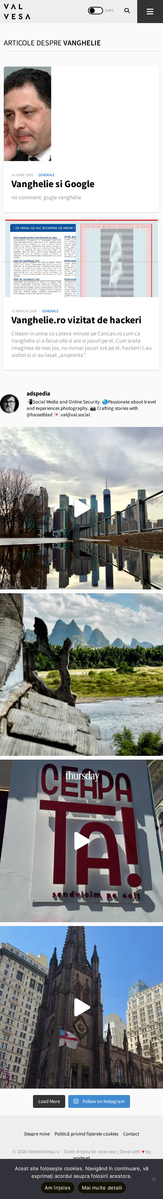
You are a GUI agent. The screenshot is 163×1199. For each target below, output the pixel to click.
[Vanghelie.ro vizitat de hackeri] (81, 258)
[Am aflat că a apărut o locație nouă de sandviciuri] (81, 841)
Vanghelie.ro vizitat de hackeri (76, 319)
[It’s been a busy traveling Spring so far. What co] (81, 508)
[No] (153, 1179)
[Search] (127, 11)
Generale (46, 174)
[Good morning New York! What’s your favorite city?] (81, 1007)
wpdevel (81, 1158)
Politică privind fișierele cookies (86, 1134)
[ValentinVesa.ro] (17, 11)
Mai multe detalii (102, 1188)
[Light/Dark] (95, 10)
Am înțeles (58, 1188)
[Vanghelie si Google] (81, 114)
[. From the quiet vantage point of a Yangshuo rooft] (81, 674)
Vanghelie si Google (52, 183)
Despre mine (37, 1134)
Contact (131, 1134)
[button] (150, 11)
